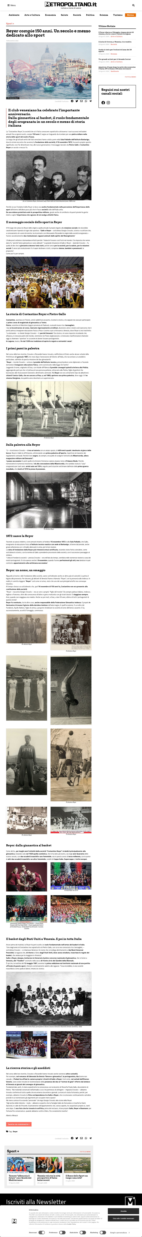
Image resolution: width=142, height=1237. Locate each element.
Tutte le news (130, 77)
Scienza (104, 15)
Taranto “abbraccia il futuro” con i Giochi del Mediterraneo (20, 1178)
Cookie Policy (71, 1224)
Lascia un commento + (19, 1124)
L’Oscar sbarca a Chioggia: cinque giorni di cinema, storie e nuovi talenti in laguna (116, 33)
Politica (90, 15)
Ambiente (14, 15)
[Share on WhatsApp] (86, 101)
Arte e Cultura (32, 15)
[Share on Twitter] (77, 101)
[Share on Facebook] (72, 101)
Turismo (117, 15)
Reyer (15, 1131)
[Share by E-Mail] (81, 101)
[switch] (62, 1232)
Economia (50, 15)
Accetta (123, 1211)
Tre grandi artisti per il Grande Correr (115, 59)
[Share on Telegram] (90, 101)
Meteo (130, 15)
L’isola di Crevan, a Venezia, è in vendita (115, 42)
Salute (64, 15)
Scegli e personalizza (118, 1233)
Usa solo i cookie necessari (123, 1218)
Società (77, 15)
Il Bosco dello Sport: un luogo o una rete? (77, 1177)
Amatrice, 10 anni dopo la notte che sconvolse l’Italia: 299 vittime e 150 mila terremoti (117, 68)
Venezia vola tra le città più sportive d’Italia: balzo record (48, 1178)
